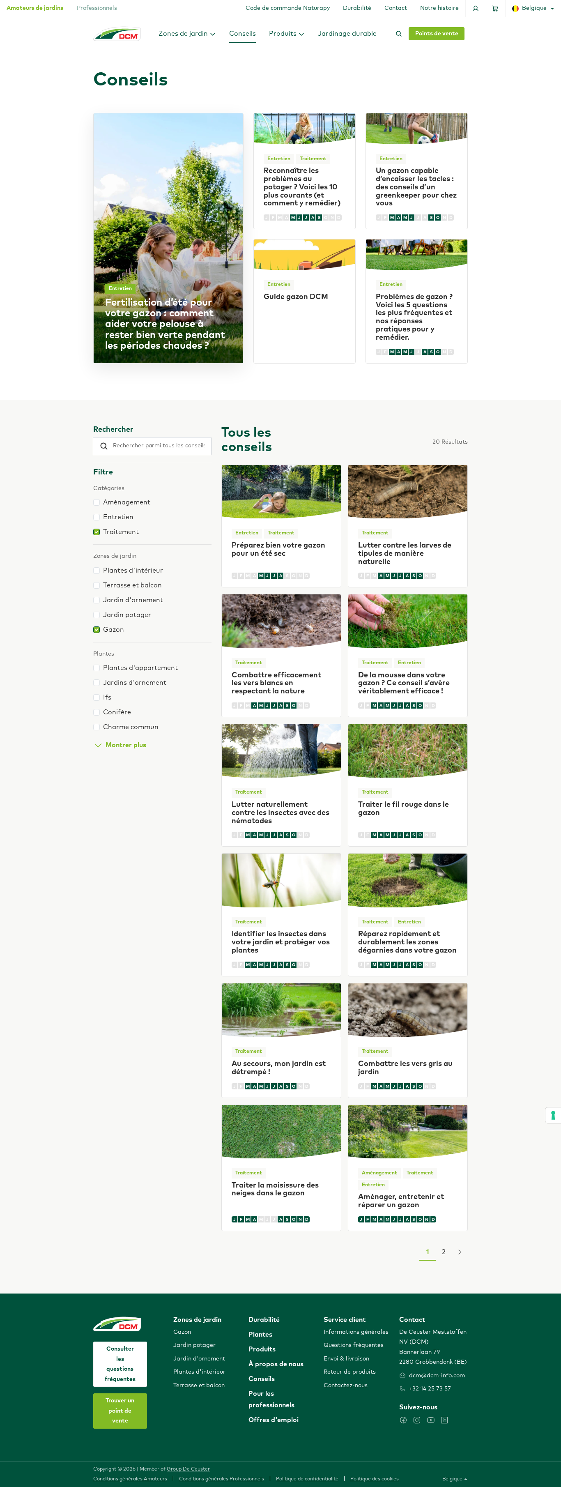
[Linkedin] (444, 1420)
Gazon (113, 629)
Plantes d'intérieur (133, 570)
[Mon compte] (475, 8)
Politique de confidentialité (307, 1479)
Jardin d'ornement (133, 600)
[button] (187, 33)
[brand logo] (117, 33)
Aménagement (126, 502)
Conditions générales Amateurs (130, 1479)
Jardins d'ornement (134, 682)
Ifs (107, 697)
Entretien (118, 517)
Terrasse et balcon (132, 585)
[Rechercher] (397, 33)
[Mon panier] (495, 8)
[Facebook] (403, 1420)
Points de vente (436, 34)
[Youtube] (431, 1420)
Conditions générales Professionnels (221, 1479)
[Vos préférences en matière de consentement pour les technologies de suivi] (553, 1115)
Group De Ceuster (188, 1469)
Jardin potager (127, 615)
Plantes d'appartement (140, 668)
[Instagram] (417, 1420)
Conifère (117, 712)
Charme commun (131, 727)
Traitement (121, 532)
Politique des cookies (374, 1479)
